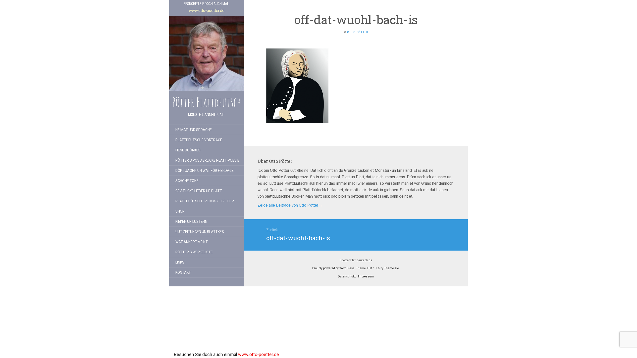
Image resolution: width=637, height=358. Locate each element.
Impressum (366, 276)
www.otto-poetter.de (227, 354)
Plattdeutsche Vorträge (198, 140)
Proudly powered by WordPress (333, 268)
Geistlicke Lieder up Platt (198, 191)
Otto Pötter (357, 32)
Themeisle (391, 268)
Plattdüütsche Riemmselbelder (204, 201)
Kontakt (183, 272)
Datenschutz (347, 276)
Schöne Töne (187, 181)
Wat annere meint (191, 242)
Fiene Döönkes (188, 150)
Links (179, 262)
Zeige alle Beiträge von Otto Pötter (290, 205)
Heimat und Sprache (193, 130)
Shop (180, 211)
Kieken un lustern (191, 222)
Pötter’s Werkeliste (194, 252)
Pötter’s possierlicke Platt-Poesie (207, 160)
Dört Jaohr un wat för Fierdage (204, 171)
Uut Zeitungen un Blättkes (199, 232)
